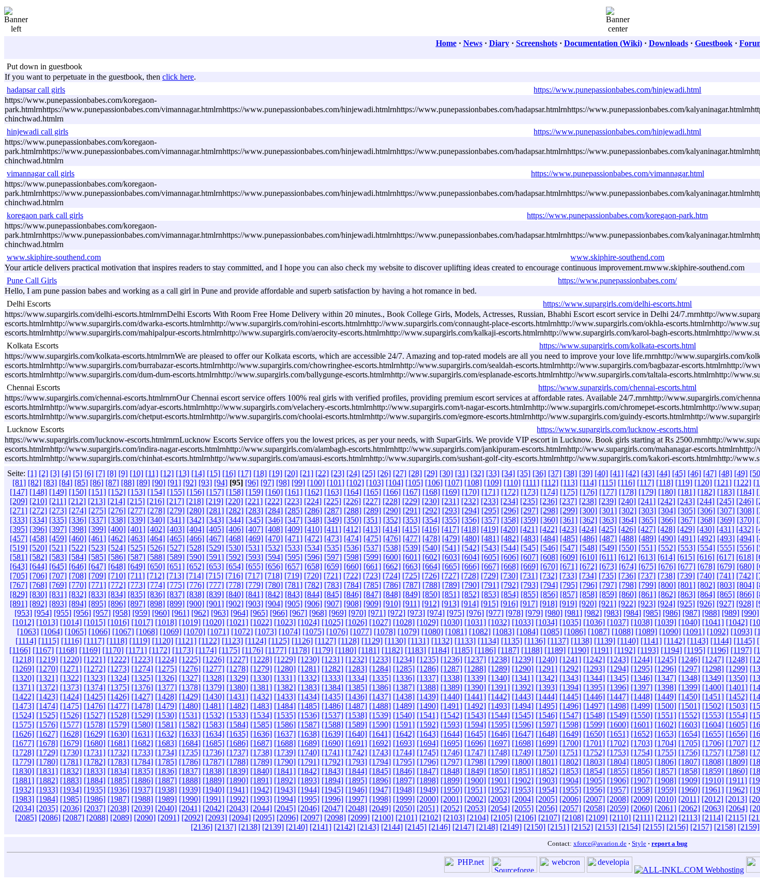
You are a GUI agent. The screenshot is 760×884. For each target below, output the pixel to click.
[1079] (408, 631)
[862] (667, 594)
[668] (510, 566)
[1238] (499, 659)
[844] (313, 594)
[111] (531, 482)
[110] (512, 482)
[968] (318, 612)
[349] (333, 519)
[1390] (475, 687)
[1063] (28, 631)
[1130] (395, 640)
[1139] (604, 640)
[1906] (618, 780)
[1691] (356, 743)
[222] (273, 501)
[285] (293, 510)
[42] (632, 473)
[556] (745, 547)
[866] (745, 594)
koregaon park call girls (45, 215)
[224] (313, 501)
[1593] (451, 724)
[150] (77, 491)
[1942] (261, 789)
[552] (667, 547)
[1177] (275, 650)
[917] (529, 603)
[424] (588, 529)
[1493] (499, 706)
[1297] (689, 668)
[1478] (142, 706)
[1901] (499, 780)
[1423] (47, 696)
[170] (470, 491)
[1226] (213, 659)
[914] (470, 603)
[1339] (475, 678)
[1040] (689, 622)
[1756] (689, 752)
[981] (573, 612)
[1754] (641, 752)
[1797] (451, 761)
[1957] (618, 789)
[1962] (737, 789)
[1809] (737, 761)
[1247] (713, 659)
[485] (568, 538)
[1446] (594, 696)
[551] (647, 547)
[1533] (237, 715)
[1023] (285, 622)
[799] (647, 585)
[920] (588, 603)
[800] (667, 585)
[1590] (380, 724)
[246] (745, 501)
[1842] (309, 771)
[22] (322, 473)
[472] (313, 538)
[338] (117, 519)
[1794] (380, 761)
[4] (66, 473)
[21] (306, 473)
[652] (195, 566)
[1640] (356, 733)
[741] (725, 575)
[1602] (665, 724)
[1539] (380, 715)
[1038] (641, 622)
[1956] (594, 789)
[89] (143, 482)
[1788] (237, 761)
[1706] (713, 743)
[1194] (671, 650)
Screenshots (536, 43)
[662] (392, 566)
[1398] (665, 687)
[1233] (380, 659)
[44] (663, 473)
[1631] (142, 733)
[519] (18, 547)
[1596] (523, 724)
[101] (335, 482)
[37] (554, 473)
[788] (431, 585)
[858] (588, 594)
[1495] (546, 706)
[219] (214, 501)
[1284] (380, 668)
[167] (411, 491)
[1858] (689, 771)
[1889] (213, 780)
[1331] (285, 678)
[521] (58, 547)
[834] (117, 594)
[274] (77, 510)
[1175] (229, 650)
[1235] (427, 659)
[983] (612, 612)
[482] (510, 538)
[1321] (47, 678)
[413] (372, 529)
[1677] (23, 743)
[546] (549, 547)
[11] (151, 473)
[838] (195, 594)
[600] (392, 557)
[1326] (166, 678)
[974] (436, 612)
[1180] (345, 650)
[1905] (594, 780)
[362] (588, 519)
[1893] (309, 780)
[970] (357, 612)
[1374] (94, 687)
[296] (510, 510)
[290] (392, 510)
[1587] (309, 724)
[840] (235, 594)
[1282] (332, 668)
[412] (352, 529)
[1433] (285, 696)
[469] (254, 538)
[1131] (418, 640)
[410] (313, 529)
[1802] (570, 761)
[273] (58, 510)
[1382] (285, 687)
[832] (77, 594)
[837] (176, 594)
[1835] (142, 771)
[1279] (261, 668)
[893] (58, 603)
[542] (470, 547)
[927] (725, 603)
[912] (430, 603)
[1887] (166, 780)
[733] (568, 575)
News (472, 43)
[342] (195, 519)
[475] (372, 538)
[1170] (113, 650)
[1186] (485, 650)
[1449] (665, 696)
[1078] (385, 631)
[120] (703, 482)
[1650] (594, 733)
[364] (627, 519)
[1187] (508, 650)
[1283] (356, 668)
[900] (195, 603)
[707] (58, 575)
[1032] (499, 622)
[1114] (26, 640)
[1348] (689, 678)
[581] (18, 557)
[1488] (380, 706)
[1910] (713, 780)
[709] (97, 575)
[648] (117, 566)
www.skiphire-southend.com (54, 257)
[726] (430, 575)
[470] (274, 538)
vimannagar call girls (40, 173)
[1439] (427, 696)
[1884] (94, 780)
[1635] (237, 733)
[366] (667, 519)
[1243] (618, 659)
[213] (96, 501)
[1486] (332, 706)
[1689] (309, 743)
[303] (647, 510)
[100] (316, 482)
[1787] (213, 761)
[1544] (499, 715)
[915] (489, 603)
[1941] (237, 789)
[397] (58, 529)
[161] (293, 491)
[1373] (71, 687)
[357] (490, 519)
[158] (235, 491)
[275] (97, 510)
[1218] (23, 659)
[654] (235, 566)
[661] (372, 566)
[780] (274, 585)
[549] (608, 547)
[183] (726, 491)
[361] (568, 519)
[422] (548, 529)
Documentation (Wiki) (603, 43)
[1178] (299, 650)
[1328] (213, 678)
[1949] (427, 789)
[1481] (213, 706)
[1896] (380, 780)
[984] (632, 612)
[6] (89, 473)
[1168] (66, 650)
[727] (450, 575)
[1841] (285, 771)
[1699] (546, 743)
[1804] (618, 761)
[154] (156, 491)
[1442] (499, 696)
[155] (176, 491)
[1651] (618, 733)
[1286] (427, 668)
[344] (235, 519)
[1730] (71, 752)
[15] (213, 473)
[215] (136, 501)
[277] (136, 510)
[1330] (261, 678)
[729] (489, 575)
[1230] (309, 659)
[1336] (404, 678)
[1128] (348, 640)
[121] (723, 482)
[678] (706, 566)
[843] (293, 594)
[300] (588, 510)
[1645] (475, 733)
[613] (647, 557)
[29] (430, 473)
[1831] (47, 771)
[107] (453, 482)
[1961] (713, 789)
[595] (293, 557)
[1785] (166, 761)
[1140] (628, 640)
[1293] (594, 668)
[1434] (309, 696)
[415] (411, 529)
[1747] (475, 752)
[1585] (261, 724)
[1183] (415, 650)
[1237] (475, 659)
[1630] (118, 733)
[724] (391, 575)
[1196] (717, 650)
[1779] (23, 761)
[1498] (618, 706)
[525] (136, 547)
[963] (220, 612)
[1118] (117, 640)
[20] (291, 473)
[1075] (313, 631)
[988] (711, 612)
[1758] (737, 752)
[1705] (689, 743)
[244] (706, 501)
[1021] (237, 622)
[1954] (546, 789)
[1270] (47, 668)
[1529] (142, 715)
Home (446, 43)
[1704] (665, 743)
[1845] (380, 771)
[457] (18, 538)
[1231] (332, 659)
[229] (411, 501)
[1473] (23, 706)
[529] (215, 547)
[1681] (118, 743)
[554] (706, 547)
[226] (352, 501)
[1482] (237, 706)
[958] (121, 612)
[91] (174, 482)
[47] (710, 473)
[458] (38, 538)
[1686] (237, 743)
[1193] (648, 650)
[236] (548, 501)
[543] (490, 547)
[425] (607, 529)
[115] (607, 482)
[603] (451, 557)
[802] (706, 585)
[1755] (665, 752)
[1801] (546, 761)
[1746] (451, 752)
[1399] (689, 687)
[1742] (356, 752)
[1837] (190, 771)
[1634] (213, 733)
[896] (117, 603)
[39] (585, 473)
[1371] (23, 687)
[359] (529, 519)
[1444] (546, 696)
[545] (529, 547)
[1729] (47, 752)
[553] (686, 547)
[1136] (534, 640)
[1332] (309, 678)
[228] (391, 501)
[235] (529, 501)
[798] (627, 585)
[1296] (665, 668)
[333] (18, 519)
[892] (38, 603)
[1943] (285, 789)
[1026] (356, 622)
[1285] (404, 668)
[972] (396, 612)
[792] (510, 585)
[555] (726, 547)
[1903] (546, 780)
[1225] (190, 659)
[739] (686, 575)
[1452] (737, 696)
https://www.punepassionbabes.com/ (617, 280)
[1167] (43, 650)
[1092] (717, 631)
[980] (554, 612)
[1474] (47, 706)
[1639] (332, 733)
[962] (200, 612)
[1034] (546, 622)
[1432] (261, 696)
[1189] (555, 650)
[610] (588, 557)
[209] (18, 501)
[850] (431, 594)
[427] (647, 529)
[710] (117, 575)
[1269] (23, 668)
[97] (267, 482)
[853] (490, 594)
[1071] (218, 631)
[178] (627, 491)
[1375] (118, 687)
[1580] (142, 724)
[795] (568, 585)
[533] (293, 547)
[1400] (713, 687)
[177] (608, 491)
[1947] (380, 789)
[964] (239, 612)
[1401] (737, 687)
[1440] (451, 696)
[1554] (737, 715)
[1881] (23, 780)
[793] (529, 585)
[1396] (618, 687)
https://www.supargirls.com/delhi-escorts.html (617, 303)
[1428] (166, 696)
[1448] (641, 696)
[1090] (670, 631)
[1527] (94, 715)
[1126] (302, 640)
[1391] (499, 687)
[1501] (689, 706)
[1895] (356, 780)
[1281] (309, 668)
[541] (451, 547)
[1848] (451, 771)
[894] (77, 603)
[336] (77, 519)
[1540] (404, 715)
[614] (666, 557)
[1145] (744, 640)
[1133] (465, 640)
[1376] (142, 687)
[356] (470, 519)
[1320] (23, 678)
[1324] (118, 678)
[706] (38, 575)
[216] (155, 501)
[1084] (527, 631)
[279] (176, 510)
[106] (434, 482)
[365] (647, 519)
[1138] (581, 640)
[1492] (475, 706)
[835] (136, 594)
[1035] (570, 622)
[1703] (641, 743)
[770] (77, 585)
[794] (549, 585)
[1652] (641, 733)
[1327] (190, 678)
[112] (549, 482)
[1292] (570, 668)
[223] (293, 501)
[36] (539, 473)
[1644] (451, 733)
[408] (274, 529)
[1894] (332, 780)
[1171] (136, 650)
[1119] (139, 640)
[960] (161, 612)
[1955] (570, 789)
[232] (470, 501)
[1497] (594, 706)
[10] (136, 473)
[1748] (499, 752)
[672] (588, 566)
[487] (608, 538)
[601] (411, 557)
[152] (117, 491)
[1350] (737, 678)
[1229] (285, 659)
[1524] (23, 715)
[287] (333, 510)
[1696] (475, 743)
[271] (18, 510)
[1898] (427, 780)
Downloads (668, 43)
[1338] (451, 678)
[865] (726, 594)
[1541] (427, 715)
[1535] (285, 715)
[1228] (261, 659)
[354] (431, 519)
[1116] (71, 640)
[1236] (451, 659)
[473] (333, 538)
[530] (235, 547)
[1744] (404, 752)
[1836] (166, 771)
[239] (607, 501)
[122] (742, 482)
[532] (274, 547)
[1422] (23, 696)
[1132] (441, 640)
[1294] (618, 668)
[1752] (594, 752)
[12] (167, 473)
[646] (77, 566)
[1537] (332, 715)
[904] (274, 603)
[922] (627, 603)
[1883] (71, 780)
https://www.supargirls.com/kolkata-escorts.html (617, 345)
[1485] (309, 706)
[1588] (332, 724)
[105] (414, 482)
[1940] (213, 789)
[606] (510, 557)
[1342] (546, 678)
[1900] (475, 780)
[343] (215, 519)
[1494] (523, 706)
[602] (431, 557)
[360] (549, 519)
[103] (375, 482)
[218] (195, 501)
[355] (451, 519)
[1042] (737, 622)
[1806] (665, 761)
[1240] (546, 659)
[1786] (190, 761)
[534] (313, 547)
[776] (195, 585)
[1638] (309, 733)
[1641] (380, 733)
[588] (156, 557)
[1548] (594, 715)
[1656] (737, 733)
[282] (235, 510)
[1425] (94, 696)
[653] (215, 566)
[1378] (190, 687)
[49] (741, 473)
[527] (176, 547)
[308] (745, 510)
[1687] (261, 743)
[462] (117, 538)
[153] (136, 491)
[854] (510, 594)
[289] (372, 510)
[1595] (499, 724)
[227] (372, 501)
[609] (568, 557)
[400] (117, 529)
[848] (392, 594)
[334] (38, 519)
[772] (117, 585)
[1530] (166, 715)
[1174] (206, 650)
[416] (430, 529)
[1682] (142, 743)
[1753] (618, 752)
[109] (492, 482)
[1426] (118, 696)
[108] (473, 482)
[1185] (462, 650)
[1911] (736, 780)
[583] (58, 557)
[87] (112, 482)
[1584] (237, 724)
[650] (156, 566)
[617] (725, 557)
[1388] (427, 687)
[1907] (641, 780)
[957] (102, 612)
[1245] (665, 659)
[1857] (665, 771)
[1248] (737, 659)
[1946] (356, 789)
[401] (136, 529)
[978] (514, 612)
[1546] (546, 715)
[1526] (71, 715)
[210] (38, 501)
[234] (509, 501)
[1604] (713, 724)
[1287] (451, 668)
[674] (627, 566)
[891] (18, 603)
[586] (117, 557)
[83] (50, 482)
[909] (372, 603)
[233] (489, 501)
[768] (38, 585)
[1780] (47, 761)
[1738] (261, 752)
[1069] (170, 631)
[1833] (94, 771)
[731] (529, 575)
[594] (274, 557)
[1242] (594, 659)
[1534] (261, 715)
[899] (176, 603)
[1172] (159, 650)
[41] (617, 473)
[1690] (332, 743)
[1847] (427, 771)
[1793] (356, 761)
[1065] (75, 631)
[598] (352, 557)
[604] (470, 557)
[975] (455, 612)
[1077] (361, 631)
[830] (38, 594)
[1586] (285, 724)
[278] (156, 510)
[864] (706, 594)
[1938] (166, 789)
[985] (652, 612)
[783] (333, 585)
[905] (293, 603)
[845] (333, 594)
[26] (384, 473)
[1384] (332, 687)
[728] (470, 575)
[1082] (480, 631)
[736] (627, 575)
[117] (645, 482)
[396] (38, 529)
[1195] (694, 650)
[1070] (194, 631)
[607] (529, 557)
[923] (647, 603)
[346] (274, 519)
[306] (706, 510)
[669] (529, 566)
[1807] (689, 761)
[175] (568, 491)
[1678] (47, 743)
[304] (667, 510)
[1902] (523, 780)
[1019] (190, 622)
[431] (725, 529)
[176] (588, 491)
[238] (588, 501)
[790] (470, 585)
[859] (608, 594)
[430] (706, 529)
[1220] (71, 659)
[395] (18, 529)
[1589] (356, 724)
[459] (58, 538)
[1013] (47, 622)
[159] (254, 491)
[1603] (689, 724)
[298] (549, 510)
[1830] (23, 771)
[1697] (499, 743)
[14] (198, 473)
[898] (156, 603)
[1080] (432, 631)
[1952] (499, 789)
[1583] (213, 724)
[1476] (94, 706)
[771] (97, 585)
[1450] (689, 696)
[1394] (570, 687)
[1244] (641, 659)
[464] (156, 538)
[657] (293, 566)
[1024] (309, 622)
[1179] (322, 650)
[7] (100, 473)
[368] (706, 519)
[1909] (689, 780)
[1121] (185, 640)
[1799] (499, 761)
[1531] (190, 715)
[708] (77, 575)
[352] (392, 519)
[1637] (285, 733)
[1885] (118, 780)
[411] (332, 529)
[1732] (118, 752)
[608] (549, 557)
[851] (451, 594)
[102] (355, 482)
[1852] (546, 771)
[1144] (721, 640)
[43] (648, 473)
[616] (706, 557)
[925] (686, 603)
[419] (489, 529)
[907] (333, 603)
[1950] (451, 789)
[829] (18, 594)
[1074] (289, 631)
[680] (745, 566)
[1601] (641, 724)
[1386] (380, 687)
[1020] (213, 622)
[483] (529, 538)
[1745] (427, 752)
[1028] (404, 622)
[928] (745, 603)
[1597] (546, 724)
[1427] (142, 696)
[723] (372, 575)
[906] (313, 603)
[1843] (332, 771)
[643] (18, 566)
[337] (97, 519)
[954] (43, 612)
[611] (607, 557)
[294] (470, 510)
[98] (283, 482)
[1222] (118, 659)
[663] (411, 566)
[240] (627, 501)
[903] (254, 603)
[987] (691, 612)
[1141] (651, 640)
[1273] (118, 668)
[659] (333, 566)
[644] (38, 566)
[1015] (94, 622)
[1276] (190, 668)
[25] (368, 473)
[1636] (261, 733)
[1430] (213, 696)
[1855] (618, 771)
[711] (136, 575)
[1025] (332, 622)
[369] (726, 519)
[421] (529, 529)
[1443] (523, 696)
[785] (372, 585)
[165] (372, 491)
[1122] (209, 640)
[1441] (475, 696)
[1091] (694, 631)
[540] (431, 547)
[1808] (713, 761)
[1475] (71, 706)
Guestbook (714, 43)
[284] (274, 510)
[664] (431, 566)
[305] (686, 510)
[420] (509, 529)
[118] (664, 482)
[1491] (451, 706)
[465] (176, 538)
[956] (82, 612)
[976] (475, 612)
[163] (333, 491)
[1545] (523, 715)
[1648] (546, 733)
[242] (666, 501)
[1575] (23, 724)
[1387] (404, 687)
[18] (260, 473)
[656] (274, 566)
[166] (392, 491)
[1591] (404, 724)
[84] (65, 482)
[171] (490, 491)
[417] (450, 529)
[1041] (713, 622)
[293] (451, 510)
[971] (377, 612)
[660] (352, 566)
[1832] (71, 771)
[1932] (23, 789)
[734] (588, 575)
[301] (608, 510)
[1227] (237, 659)
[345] (254, 519)
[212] (77, 501)
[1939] (190, 789)
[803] (726, 585)
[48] (725, 473)
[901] (215, 603)
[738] (666, 575)
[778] (235, 585)
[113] (568, 482)
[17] (244, 473)
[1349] (713, 678)
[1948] (404, 789)
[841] (254, 594)
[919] (568, 603)
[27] (399, 473)
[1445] (570, 696)
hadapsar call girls (36, 89)
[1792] (332, 761)
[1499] (641, 706)
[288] (352, 510)
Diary (499, 43)
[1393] (546, 687)
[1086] (575, 631)
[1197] (741, 650)
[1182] (392, 650)
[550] (627, 547)
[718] (273, 575)
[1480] (190, 706)
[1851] (523, 771)
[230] (430, 501)
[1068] (147, 631)
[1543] (475, 715)
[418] (470, 529)
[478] (431, 538)
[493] (726, 538)
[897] (136, 603)
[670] (549, 566)
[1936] (118, 789)
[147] (18, 491)
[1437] (380, 696)
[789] (451, 585)
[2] (43, 473)
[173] (529, 491)
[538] (392, 547)
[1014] (71, 622)
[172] (510, 491)
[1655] (713, 733)
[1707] (737, 743)
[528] (195, 547)
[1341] (523, 678)
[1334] (356, 678)
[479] (451, 538)
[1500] (665, 706)
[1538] (356, 715)
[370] (745, 519)
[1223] (142, 659)
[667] (490, 566)
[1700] (570, 743)
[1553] (713, 715)
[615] (686, 557)
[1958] (641, 789)
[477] (411, 538)
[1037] (618, 622)
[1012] (23, 622)
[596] (313, 557)
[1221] (94, 659)
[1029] (427, 622)
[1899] (451, 780)
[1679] (71, 743)
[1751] (570, 752)
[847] (372, 594)
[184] (745, 491)
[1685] (213, 743)
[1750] (546, 752)
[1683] (166, 743)
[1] (32, 473)
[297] (529, 510)
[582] (38, 557)
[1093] (741, 631)
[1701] (594, 743)
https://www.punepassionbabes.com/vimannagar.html (617, 173)
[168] (431, 491)
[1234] (404, 659)
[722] (352, 575)
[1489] (404, 706)
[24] (353, 473)
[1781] (71, 761)
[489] (647, 538)
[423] (568, 529)
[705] (18, 575)
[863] (686, 594)
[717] (254, 575)
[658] (313, 566)
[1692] (380, 743)
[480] (470, 538)
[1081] (456, 631)
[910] (392, 603)
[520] (38, 547)
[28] (415, 473)
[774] (156, 585)
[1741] (332, 752)
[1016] (118, 622)
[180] (667, 491)
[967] (298, 612)
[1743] (380, 752)
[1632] (166, 733)
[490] (667, 538)
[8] (111, 473)
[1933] (47, 789)
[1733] (142, 752)
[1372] (47, 687)
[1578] (94, 724)
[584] (77, 557)
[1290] (523, 668)
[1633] (190, 733)
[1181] (368, 650)
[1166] (20, 650)
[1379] (213, 687)
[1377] (166, 687)
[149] (58, 491)
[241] (647, 501)
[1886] (142, 780)
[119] (683, 482)
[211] (57, 501)
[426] (627, 529)
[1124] (255, 640)
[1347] (665, 678)
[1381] (261, 687)
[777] (215, 585)
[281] (215, 510)
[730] (509, 575)
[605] (490, 557)
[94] (220, 482)
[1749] (523, 752)
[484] (549, 538)
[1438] (404, 696)
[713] (175, 575)
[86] (96, 482)
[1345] (618, 678)
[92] (189, 482)
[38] (570, 473)
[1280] (285, 668)
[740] (706, 575)
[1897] (404, 780)
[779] (254, 585)
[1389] (451, 687)
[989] (730, 612)
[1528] (118, 715)
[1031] (475, 622)
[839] (215, 594)
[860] (627, 594)
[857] (568, 594)
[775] (176, 585)
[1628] (71, 733)
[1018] (166, 622)
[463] (136, 538)
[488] (627, 538)
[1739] (285, 752)
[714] (195, 575)
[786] (392, 585)
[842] (274, 594)
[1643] (427, 733)
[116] (626, 482)
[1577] (71, 724)
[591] (215, 557)
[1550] (641, 715)
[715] (214, 575)
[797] (608, 585)
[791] (490, 585)
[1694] (427, 743)
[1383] (309, 687)
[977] (495, 612)
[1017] (142, 622)
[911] (411, 603)
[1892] (285, 780)
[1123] (232, 640)
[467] (215, 538)
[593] (254, 557)
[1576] (47, 724)
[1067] (123, 631)
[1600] (618, 724)
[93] (205, 482)
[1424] (71, 696)
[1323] (94, 678)
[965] (259, 612)
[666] (470, 566)
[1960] (689, 789)
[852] (470, 594)
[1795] (404, 761)
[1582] (190, 724)
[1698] (523, 743)
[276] (117, 510)
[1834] (118, 771)
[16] (229, 473)
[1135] (511, 640)
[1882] (47, 780)
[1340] (499, 678)
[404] (195, 529)
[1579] (118, 724)
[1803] (594, 761)
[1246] (689, 659)
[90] (158, 482)
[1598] (570, 724)
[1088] (622, 631)
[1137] (558, 640)
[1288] (475, 668)
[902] (235, 603)
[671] (568, 566)
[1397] (641, 687)
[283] (254, 510)
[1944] (309, 789)
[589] (176, 557)
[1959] (665, 789)
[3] (54, 473)
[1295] (641, 668)
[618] (745, 557)
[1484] (285, 706)
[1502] (713, 706)
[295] (490, 510)
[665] (451, 566)
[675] (647, 566)
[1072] (242, 631)
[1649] (570, 733)
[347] (293, 519)
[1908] (665, 780)
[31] (461, 473)
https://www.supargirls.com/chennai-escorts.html (617, 387)
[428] (666, 529)
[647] (97, 566)
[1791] (309, 761)
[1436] (356, 696)
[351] (372, 519)
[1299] (737, 668)
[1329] (237, 678)
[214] (116, 501)
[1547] (570, 715)
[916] (509, 603)
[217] (175, 501)
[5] (77, 473)
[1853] (570, 771)
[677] (686, 566)
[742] (745, 575)
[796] (588, 585)
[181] (686, 491)
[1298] (713, 668)
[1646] (499, 733)
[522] (77, 547)
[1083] (503, 631)
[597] (333, 557)
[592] (235, 557)
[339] (136, 519)
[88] (127, 482)
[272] (38, 510)
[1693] (404, 743)
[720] (313, 575)
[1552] (689, 715)
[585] (97, 557)
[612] (627, 557)
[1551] (665, 715)
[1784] (142, 761)
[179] (647, 491)
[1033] (523, 622)
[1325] (142, 678)
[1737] (237, 752)
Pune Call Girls (32, 280)
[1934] (71, 789)
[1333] (332, 678)
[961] (180, 612)
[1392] (523, 687)
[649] (136, 566)
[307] (726, 510)
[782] (313, 585)
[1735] (190, 752)
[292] (431, 510)
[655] (254, 566)
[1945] (332, 789)
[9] (123, 473)
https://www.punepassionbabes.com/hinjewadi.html (617, 89)
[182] (706, 491)
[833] (97, 594)
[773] (136, 585)
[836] (156, 594)
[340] (156, 519)
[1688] (285, 743)
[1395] (594, 687)
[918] (548, 603)
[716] (234, 575)
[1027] (380, 622)
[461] (97, 538)
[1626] (23, 733)
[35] (523, 473)
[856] (549, 594)
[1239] (523, 659)
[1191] (601, 650)
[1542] (451, 715)
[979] (534, 612)
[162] (313, 491)
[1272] (94, 668)
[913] (450, 603)
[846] (352, 594)
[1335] (380, 678)
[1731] (94, 752)
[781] (293, 585)
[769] (58, 585)
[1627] (47, 733)
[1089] (646, 631)
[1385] (356, 687)
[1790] (285, 761)
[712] (155, 575)
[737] (647, 575)
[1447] (618, 696)
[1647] (523, 733)
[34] (508, 473)
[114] (588, 482)
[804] (745, 585)
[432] (745, 529)
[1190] (578, 650)
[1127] (325, 640)
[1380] (237, 687)
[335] (58, 519)
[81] (19, 482)
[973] (416, 612)
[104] (394, 482)
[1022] (261, 622)
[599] (372, 557)
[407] (254, 529)
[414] (391, 529)
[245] (725, 501)
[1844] (356, 771)
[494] (745, 538)
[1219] (47, 659)
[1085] (551, 631)
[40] (601, 473)
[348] (313, 519)
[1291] (546, 668)
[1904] (570, 780)
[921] (607, 603)
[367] (686, 519)
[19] (275, 473)
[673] (608, 566)
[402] (156, 529)
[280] (195, 510)
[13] (182, 473)
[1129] (372, 640)
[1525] (47, 715)
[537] (372, 547)
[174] (549, 491)
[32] (477, 473)
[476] (392, 538)
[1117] (94, 640)
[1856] (641, 771)
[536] (352, 547)
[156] (195, 491)
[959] (141, 612)
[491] (686, 538)
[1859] (713, 771)
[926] (706, 603)
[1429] (190, 696)
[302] (627, 510)
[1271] (71, 668)
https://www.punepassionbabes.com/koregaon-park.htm (617, 215)
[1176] (252, 650)
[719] (293, 575)
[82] (34, 482)
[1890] (237, 780)
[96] (252, 482)
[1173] (182, 650)
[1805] (641, 761)
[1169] (89, 650)
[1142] (674, 640)
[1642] (404, 733)
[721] (332, 575)
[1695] (451, 743)
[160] (274, 491)
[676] (667, 566)
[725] (411, 575)
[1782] (94, 761)
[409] (293, 529)
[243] (686, 501)
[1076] (337, 631)
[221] (254, 501)
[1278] (237, 668)
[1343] (570, 678)
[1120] (162, 640)
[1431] (237, 696)
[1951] (475, 789)
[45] (679, 473)
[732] (548, 575)
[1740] (309, 752)
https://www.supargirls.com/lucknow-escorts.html (617, 429)
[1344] (594, 678)
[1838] (213, 771)
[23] (337, 473)
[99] (298, 482)
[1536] (309, 715)
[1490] (427, 706)
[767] (18, 585)
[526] (156, 547)
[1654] (689, 733)
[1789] (261, 761)
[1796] (427, 761)
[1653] (665, 733)
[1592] (427, 724)
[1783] (118, 761)
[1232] (356, 659)
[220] (234, 501)
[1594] (475, 724)
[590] (195, 557)
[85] (81, 482)
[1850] (499, 771)
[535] (333, 547)
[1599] (594, 724)
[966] (278, 612)
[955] (62, 612)
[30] (446, 473)
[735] (607, 575)
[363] (608, 519)
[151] (97, 491)
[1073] (266, 631)
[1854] (594, 771)
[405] (215, 529)
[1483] (261, 706)
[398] (77, 529)
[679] (726, 566)
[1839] (237, 771)
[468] (235, 538)
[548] (588, 547)
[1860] (737, 771)
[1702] (618, 743)
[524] (117, 547)
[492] (706, 538)
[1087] (599, 631)
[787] (411, 585)
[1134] (488, 640)
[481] (490, 538)
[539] (411, 547)
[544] (510, 547)
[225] (332, 501)
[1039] (665, 622)
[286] (313, 510)
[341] (176, 519)
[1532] (213, 715)
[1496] (570, 706)
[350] (352, 519)
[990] (750, 612)
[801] (686, 585)
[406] (235, 529)
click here (178, 76)
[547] (568, 547)
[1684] (190, 743)
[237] (568, 501)
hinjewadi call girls (37, 131)
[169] (451, 491)
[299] (568, 510)
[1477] (118, 706)
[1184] (438, 650)
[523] (97, 547)
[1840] (261, 771)
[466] (195, 538)
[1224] (166, 659)
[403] (176, 529)
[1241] (570, 659)
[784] (352, 585)
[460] (77, 538)
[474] (352, 538)
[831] (58, 594)
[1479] (166, 706)
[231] (450, 501)
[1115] (48, 640)
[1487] (356, 706)
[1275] (166, 668)
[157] (215, 491)
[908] (352, 603)
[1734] (166, 752)
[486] (588, 538)
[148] (38, 491)
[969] (337, 612)
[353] (411, 519)
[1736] (213, 752)
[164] (352, 491)
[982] (593, 612)
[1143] (697, 640)
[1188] (531, 650)
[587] (136, 557)
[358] (510, 519)
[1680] (94, 743)
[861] (647, 594)
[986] (671, 612)
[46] (694, 473)
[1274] (142, 668)
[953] (23, 612)
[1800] (523, 761)
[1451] (713, 696)
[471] (293, 538)
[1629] (94, 733)
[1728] (23, 752)
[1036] (594, 622)
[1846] (404, 771)
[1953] (523, 789)
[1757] (713, 752)
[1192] (624, 650)
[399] (97, 529)
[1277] (213, 668)
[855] (529, 594)
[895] (97, 603)
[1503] (737, 706)
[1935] (94, 789)
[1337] (427, 678)
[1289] (499, 668)
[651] (176, 566)
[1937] (142, 789)
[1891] (261, 780)
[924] (666, 603)
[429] (686, 529)
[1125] (279, 640)
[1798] (475, 761)
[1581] (166, 724)
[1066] (99, 631)
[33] (492, 473)
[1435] (332, 696)
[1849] (475, 771)
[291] (411, 510)
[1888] (190, 780)
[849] (411, 594)
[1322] (71, 678)
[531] (254, 547)
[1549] (618, 715)
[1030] (451, 622)
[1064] (52, 631)
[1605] (737, 724)
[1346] (641, 678)
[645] (58, 566)
